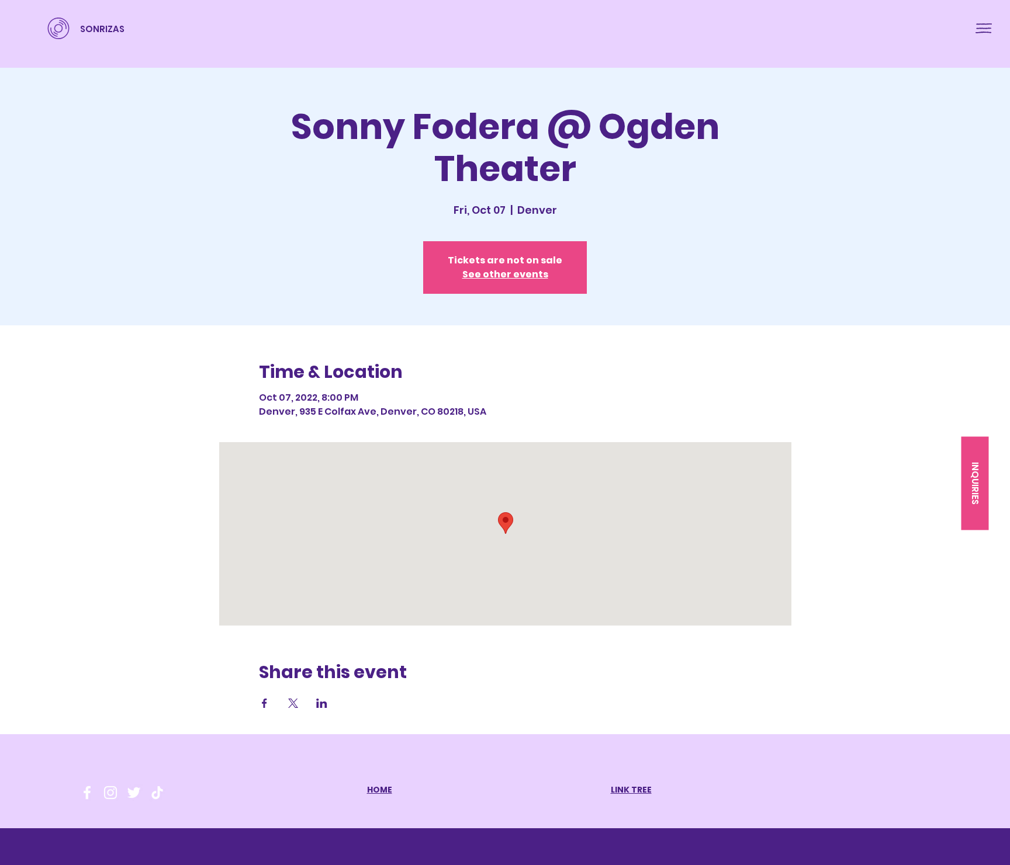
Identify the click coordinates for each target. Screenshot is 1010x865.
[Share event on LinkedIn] (321, 703)
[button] (984, 28)
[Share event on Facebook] (264, 703)
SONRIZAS (102, 29)
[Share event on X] (293, 703)
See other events (505, 274)
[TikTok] (157, 792)
